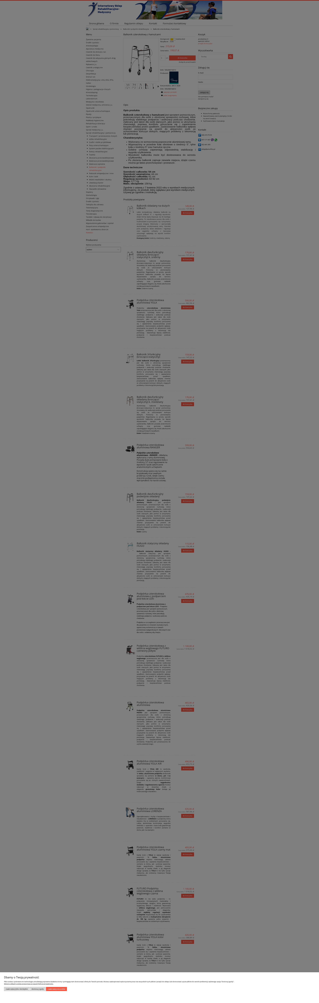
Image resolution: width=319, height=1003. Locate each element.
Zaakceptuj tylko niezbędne (17, 989)
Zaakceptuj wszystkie (56, 989)
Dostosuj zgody (38, 989)
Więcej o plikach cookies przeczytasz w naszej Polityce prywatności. (28, 984)
